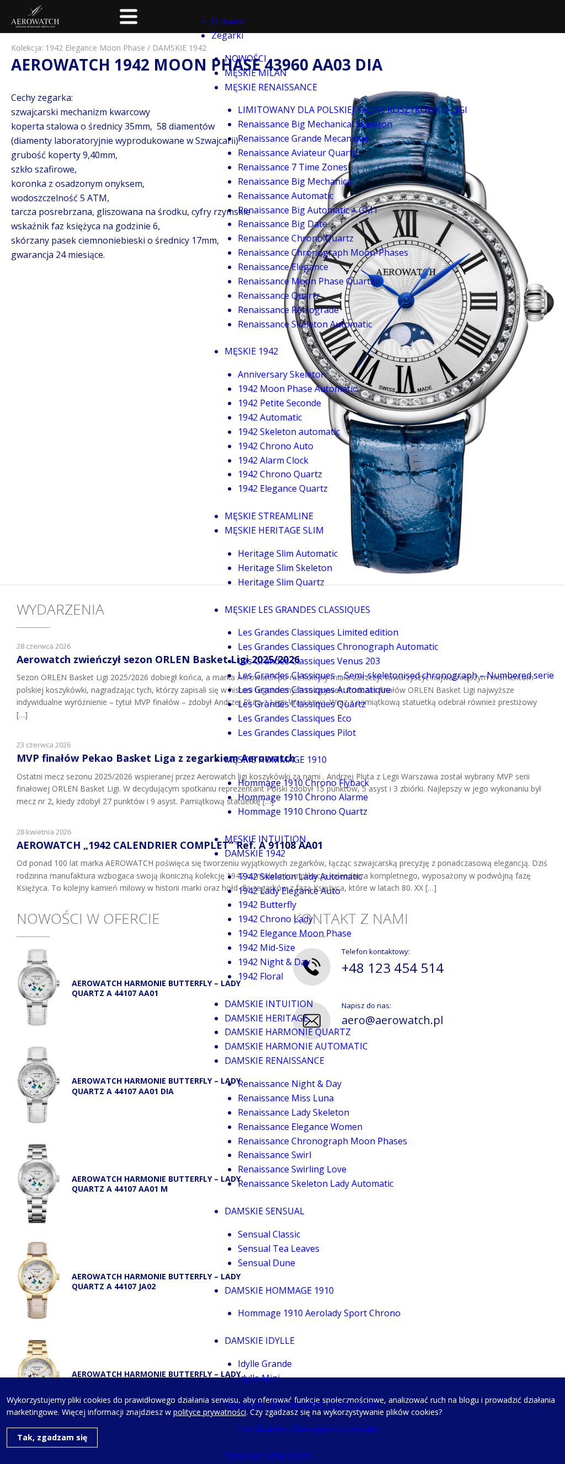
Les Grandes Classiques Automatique (314, 689)
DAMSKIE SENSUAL (265, 1211)
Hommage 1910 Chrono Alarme (303, 797)
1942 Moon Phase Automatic (297, 389)
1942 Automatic (270, 417)
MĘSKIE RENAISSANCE (271, 87)
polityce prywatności (209, 1412)
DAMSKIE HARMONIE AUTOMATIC (296, 1046)
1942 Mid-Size (266, 947)
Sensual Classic (269, 1234)
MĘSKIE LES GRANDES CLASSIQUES (297, 610)
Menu (128, 17)
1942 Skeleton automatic (289, 432)
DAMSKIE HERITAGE (266, 1018)
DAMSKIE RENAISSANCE (274, 1060)
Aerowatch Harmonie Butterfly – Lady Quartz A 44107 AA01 (156, 988)
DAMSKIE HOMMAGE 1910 (279, 1290)
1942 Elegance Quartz (283, 488)
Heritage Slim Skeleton (285, 568)
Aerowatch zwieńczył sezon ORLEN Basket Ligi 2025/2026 (158, 659)
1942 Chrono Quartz (280, 474)
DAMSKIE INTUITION (269, 1004)
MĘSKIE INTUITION (265, 839)
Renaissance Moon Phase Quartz (306, 281)
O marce (228, 21)
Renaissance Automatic (285, 196)
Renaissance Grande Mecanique (303, 138)
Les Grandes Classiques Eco (294, 718)
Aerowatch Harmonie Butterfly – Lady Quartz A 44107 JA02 (156, 1281)
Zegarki (227, 35)
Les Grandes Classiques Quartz (302, 704)
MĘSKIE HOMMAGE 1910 (276, 759)
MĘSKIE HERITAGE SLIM (274, 530)
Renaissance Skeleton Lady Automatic (315, 1183)
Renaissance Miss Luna (286, 1098)
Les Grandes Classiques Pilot (297, 732)
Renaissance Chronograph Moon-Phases (323, 252)
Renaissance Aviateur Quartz (297, 153)
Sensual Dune (266, 1263)
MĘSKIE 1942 (251, 351)
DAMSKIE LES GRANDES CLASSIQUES (301, 1406)
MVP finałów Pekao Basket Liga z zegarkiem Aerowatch (156, 758)
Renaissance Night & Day (290, 1084)
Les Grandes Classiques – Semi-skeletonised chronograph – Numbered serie (396, 675)
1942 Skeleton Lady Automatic (300, 876)
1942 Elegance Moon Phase (294, 933)
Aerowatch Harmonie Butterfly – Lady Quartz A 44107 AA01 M (156, 1184)
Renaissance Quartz (279, 295)
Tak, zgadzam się (52, 1437)
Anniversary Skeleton (282, 374)
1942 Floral (260, 976)
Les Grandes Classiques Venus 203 (309, 661)
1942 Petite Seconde (279, 403)
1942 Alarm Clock (273, 460)
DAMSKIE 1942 (255, 853)
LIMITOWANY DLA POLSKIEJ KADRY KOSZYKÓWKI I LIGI (352, 110)
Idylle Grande (265, 1364)
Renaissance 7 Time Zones (293, 167)
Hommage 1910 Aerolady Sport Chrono (319, 1313)
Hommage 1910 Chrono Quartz (302, 811)
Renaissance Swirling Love (292, 1169)
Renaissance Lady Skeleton (293, 1112)
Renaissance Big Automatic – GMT (308, 210)
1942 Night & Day (274, 962)
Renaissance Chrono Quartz (296, 238)
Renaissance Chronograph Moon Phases (322, 1141)
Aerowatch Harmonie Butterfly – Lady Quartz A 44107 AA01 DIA (156, 1085)
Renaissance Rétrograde (288, 310)
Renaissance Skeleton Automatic (305, 324)
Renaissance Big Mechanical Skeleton (315, 124)
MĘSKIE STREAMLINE (269, 516)
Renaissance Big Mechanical (296, 181)
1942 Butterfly (267, 904)
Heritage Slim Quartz (281, 582)
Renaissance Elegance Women (300, 1127)
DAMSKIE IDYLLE (260, 1340)
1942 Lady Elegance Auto (289, 891)
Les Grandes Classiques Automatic (308, 1429)
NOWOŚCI (245, 58)
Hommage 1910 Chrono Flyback (303, 783)
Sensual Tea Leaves (278, 1248)
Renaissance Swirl (274, 1155)
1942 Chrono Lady (275, 919)
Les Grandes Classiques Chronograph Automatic (338, 646)
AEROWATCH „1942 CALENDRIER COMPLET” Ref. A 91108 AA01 (170, 845)
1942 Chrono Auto (275, 446)
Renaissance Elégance (283, 267)
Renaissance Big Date (282, 224)
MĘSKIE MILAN (256, 73)
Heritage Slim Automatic (288, 553)
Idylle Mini (259, 1378)
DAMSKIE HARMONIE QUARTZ (288, 1032)
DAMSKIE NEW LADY (267, 1456)
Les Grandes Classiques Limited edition (318, 632)
